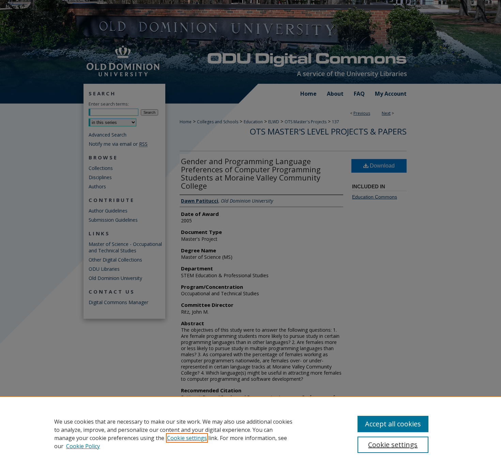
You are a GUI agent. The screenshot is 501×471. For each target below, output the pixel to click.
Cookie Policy (83, 446)
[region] (250, 433)
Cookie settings (187, 438)
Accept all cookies (393, 423)
